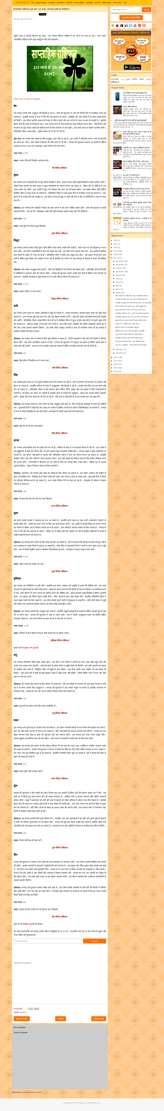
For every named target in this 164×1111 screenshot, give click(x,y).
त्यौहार (141, 79)
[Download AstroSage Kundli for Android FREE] (113, 27)
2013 (116, 368)
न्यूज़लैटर (148, 79)
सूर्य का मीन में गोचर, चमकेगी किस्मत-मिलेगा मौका (130, 320)
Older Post (99, 1018)
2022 (116, 240)
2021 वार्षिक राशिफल (130, 107)
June (118, 282)
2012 (116, 371)
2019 (116, 251)
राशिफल (115, 82)
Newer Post (21, 1018)
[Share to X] (33, 1009)
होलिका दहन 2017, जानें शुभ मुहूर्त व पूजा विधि (130, 331)
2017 (116, 258)
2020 (116, 247)
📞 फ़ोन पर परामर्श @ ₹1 (131, 175)
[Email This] (29, 1009)
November (120, 265)
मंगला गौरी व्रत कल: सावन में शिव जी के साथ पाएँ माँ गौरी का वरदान (137, 133)
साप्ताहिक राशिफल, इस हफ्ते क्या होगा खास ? (129, 338)
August (119, 275)
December (120, 261)
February (119, 349)
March (118, 293)
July (117, 279)
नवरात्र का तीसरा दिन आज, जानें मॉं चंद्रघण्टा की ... (132, 299)
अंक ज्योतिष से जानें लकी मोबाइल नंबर (135, 93)
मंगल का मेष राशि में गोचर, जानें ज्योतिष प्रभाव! (130, 341)
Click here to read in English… (28, 98)
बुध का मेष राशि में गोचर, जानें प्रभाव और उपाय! (130, 310)
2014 (116, 364)
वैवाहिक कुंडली (28, 923)
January (119, 353)
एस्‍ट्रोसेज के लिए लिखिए (131, 17)
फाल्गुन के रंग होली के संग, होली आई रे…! (128, 324)
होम (32, 3)
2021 (116, 244)
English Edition (40, 3)
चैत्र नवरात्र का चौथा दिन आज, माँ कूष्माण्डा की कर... (132, 296)
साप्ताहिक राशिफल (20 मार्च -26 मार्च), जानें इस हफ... (132, 317)
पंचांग (124, 3)
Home (61, 1018)
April (118, 289)
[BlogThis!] (31, 1009)
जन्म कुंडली (51, 3)
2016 (116, 357)
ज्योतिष (134, 79)
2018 (116, 254)
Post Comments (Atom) (32, 1092)
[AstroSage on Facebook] (126, 27)
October (119, 268)
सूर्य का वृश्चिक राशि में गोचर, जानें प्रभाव (136, 161)
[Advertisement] (57, 26)
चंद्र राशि (97, 3)
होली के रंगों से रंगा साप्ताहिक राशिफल (127, 327)
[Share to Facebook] (36, 1009)
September (120, 272)
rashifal (23, 1012)
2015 (116, 361)
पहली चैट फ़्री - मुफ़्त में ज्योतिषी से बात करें (136, 148)
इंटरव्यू (122, 79)
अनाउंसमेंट (115, 79)
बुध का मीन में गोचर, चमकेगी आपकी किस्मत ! (129, 334)
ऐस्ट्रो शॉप (69, 3)
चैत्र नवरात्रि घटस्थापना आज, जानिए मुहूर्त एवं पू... (131, 306)
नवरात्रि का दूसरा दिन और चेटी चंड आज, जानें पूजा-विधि (133, 303)
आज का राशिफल (79, 3)
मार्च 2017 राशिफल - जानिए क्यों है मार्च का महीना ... (131, 345)
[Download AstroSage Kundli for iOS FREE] (117, 27)
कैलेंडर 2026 (117, 3)
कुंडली (128, 79)
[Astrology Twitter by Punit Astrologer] (131, 27)
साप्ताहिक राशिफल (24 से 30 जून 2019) (136, 189)
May (117, 286)
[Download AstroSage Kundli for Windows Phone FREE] (122, 27)
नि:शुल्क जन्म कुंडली (30, 647)
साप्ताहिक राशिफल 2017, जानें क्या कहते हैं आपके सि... (132, 313)
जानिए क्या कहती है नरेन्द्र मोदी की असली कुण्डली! (130, 120)
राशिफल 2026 (106, 3)
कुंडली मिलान (60, 3)
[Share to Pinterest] (38, 1009)
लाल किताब (89, 3)
